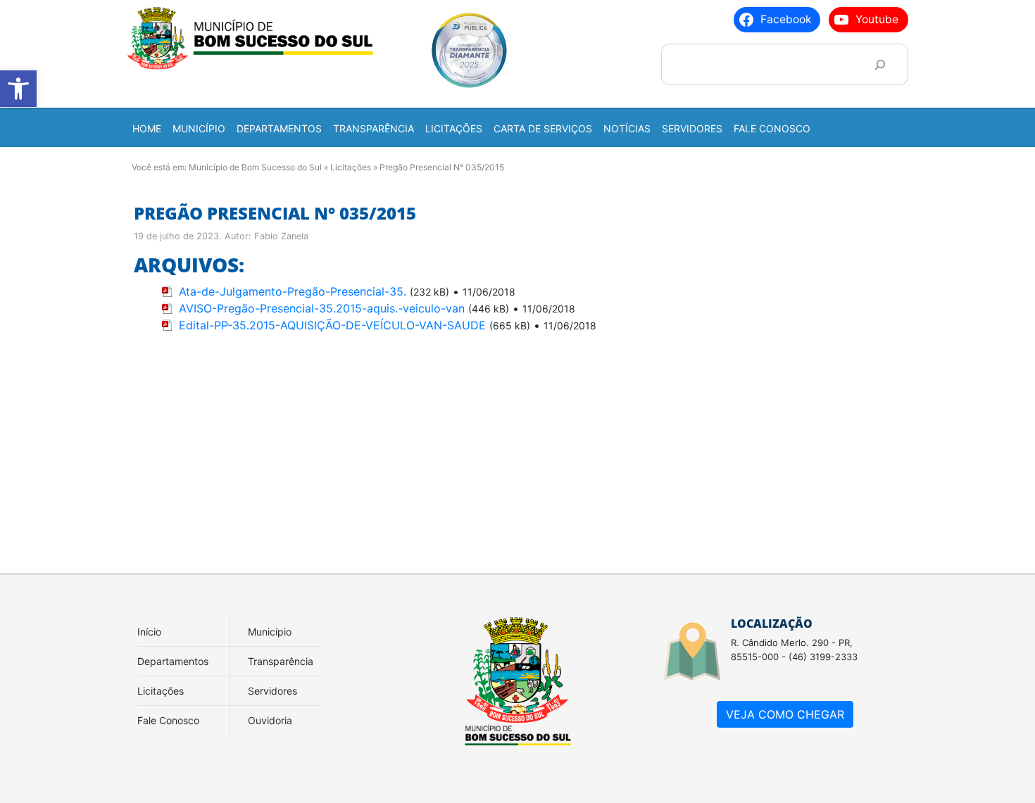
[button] (18, 88)
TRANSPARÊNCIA (373, 128)
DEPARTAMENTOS (279, 128)
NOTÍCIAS (627, 128)
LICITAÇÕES (453, 128)
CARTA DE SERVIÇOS (543, 128)
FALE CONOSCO (772, 128)
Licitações (350, 167)
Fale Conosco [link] (168, 720)
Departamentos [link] (172, 661)
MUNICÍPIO (198, 128)
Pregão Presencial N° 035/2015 (275, 213)
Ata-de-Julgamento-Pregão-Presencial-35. (292, 291)
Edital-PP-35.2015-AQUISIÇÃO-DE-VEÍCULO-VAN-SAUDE (332, 325)
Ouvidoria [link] (270, 720)
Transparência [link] (280, 661)
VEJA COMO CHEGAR (785, 714)
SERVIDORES (692, 128)
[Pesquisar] (880, 64)
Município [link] (269, 632)
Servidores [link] (272, 691)
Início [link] (149, 632)
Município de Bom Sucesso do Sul (255, 167)
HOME (146, 128)
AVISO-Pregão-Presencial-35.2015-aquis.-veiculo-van (322, 308)
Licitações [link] (160, 691)
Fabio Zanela (281, 236)
